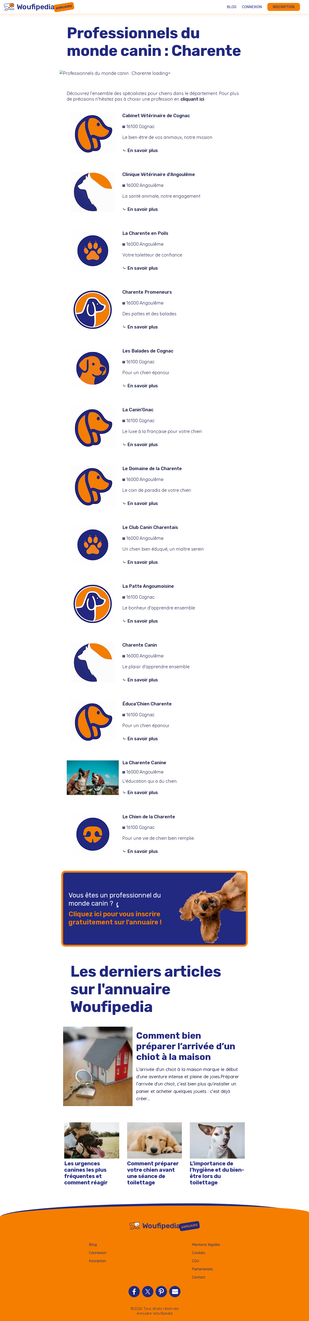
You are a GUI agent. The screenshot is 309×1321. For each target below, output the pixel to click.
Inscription (284, 7)
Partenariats (202, 1269)
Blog (231, 7)
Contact (198, 1277)
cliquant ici (192, 99)
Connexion (252, 7)
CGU (195, 1261)
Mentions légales (206, 1244)
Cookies (198, 1252)
